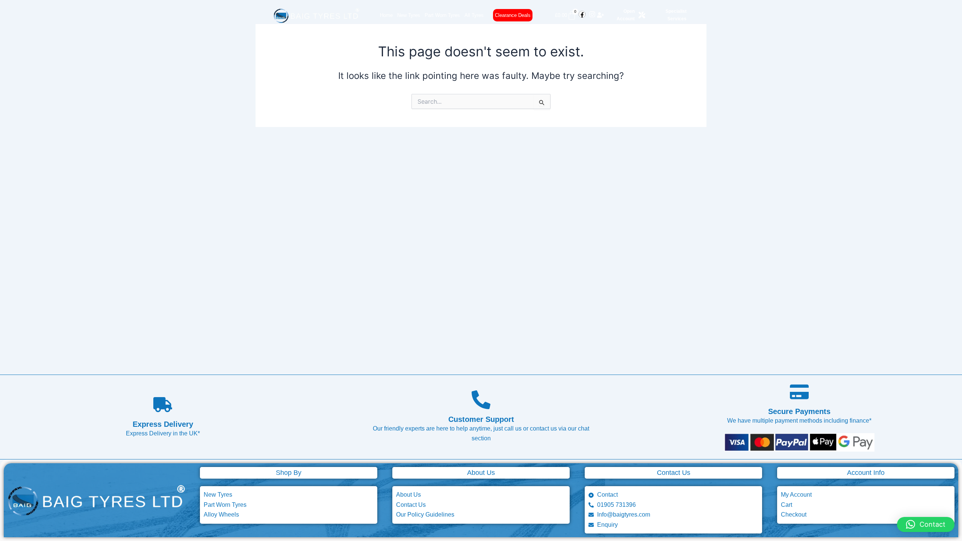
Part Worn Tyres (442, 15)
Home (386, 15)
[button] (925, 524)
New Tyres (408, 15)
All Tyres (474, 15)
